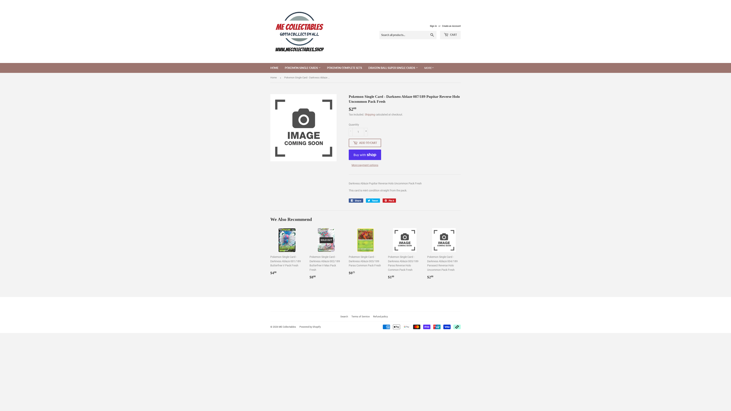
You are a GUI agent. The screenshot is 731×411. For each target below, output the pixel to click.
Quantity (354, 124)
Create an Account (451, 26)
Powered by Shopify (310, 326)
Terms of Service (360, 316)
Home (274, 67)
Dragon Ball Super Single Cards (392, 67)
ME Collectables (287, 326)
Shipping (370, 114)
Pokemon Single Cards (301, 67)
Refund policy (380, 316)
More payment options (365, 165)
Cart (453, 34)
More (428, 67)
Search (344, 316)
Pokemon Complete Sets (344, 67)
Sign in (433, 26)
